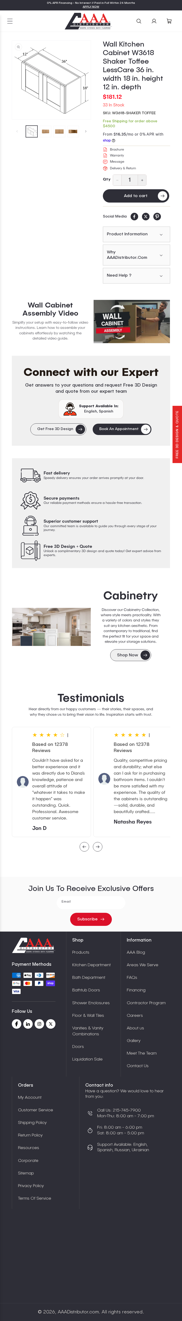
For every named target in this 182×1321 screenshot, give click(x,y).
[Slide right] (86, 131)
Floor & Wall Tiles (88, 1015)
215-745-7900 (126, 1110)
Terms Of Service (34, 1198)
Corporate (28, 1161)
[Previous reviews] (84, 847)
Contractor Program (146, 1003)
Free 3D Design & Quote (177, 434)
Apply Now (91, 6)
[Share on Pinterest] (157, 216)
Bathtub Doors (86, 990)
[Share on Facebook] (134, 216)
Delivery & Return (123, 168)
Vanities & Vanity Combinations (87, 1031)
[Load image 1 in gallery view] (31, 131)
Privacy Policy (31, 1186)
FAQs (132, 977)
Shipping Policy (32, 1123)
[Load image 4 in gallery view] (73, 131)
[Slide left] (17, 131)
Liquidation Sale (87, 1059)
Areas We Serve (142, 965)
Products (80, 952)
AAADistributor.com (78, 1312)
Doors (78, 1047)
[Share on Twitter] (146, 216)
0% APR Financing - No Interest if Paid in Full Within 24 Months (91, 3)
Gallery (134, 1041)
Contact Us (138, 1066)
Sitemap (26, 1173)
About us (135, 1028)
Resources (28, 1148)
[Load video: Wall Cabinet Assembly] (132, 321)
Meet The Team (142, 1053)
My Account (29, 1097)
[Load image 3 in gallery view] (59, 131)
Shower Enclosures (91, 1003)
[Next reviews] (97, 847)
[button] (10, 21)
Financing (136, 990)
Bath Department (88, 977)
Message (117, 161)
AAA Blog (136, 952)
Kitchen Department (91, 965)
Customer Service (35, 1110)
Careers (135, 1015)
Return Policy (30, 1135)
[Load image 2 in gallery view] (45, 131)
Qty (106, 179)
